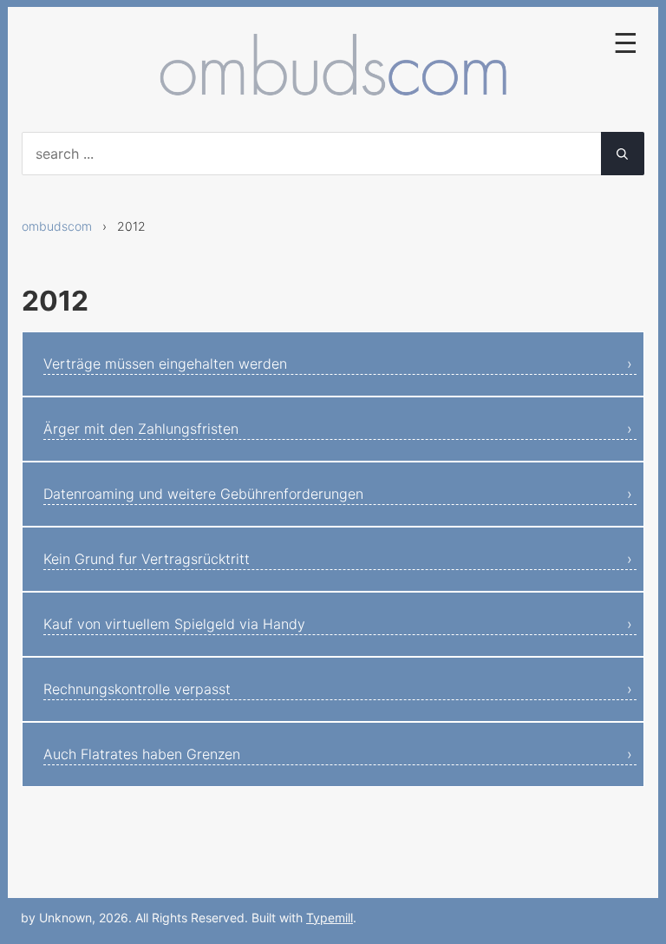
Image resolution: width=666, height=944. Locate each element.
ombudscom (57, 226)
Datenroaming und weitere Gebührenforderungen (203, 493)
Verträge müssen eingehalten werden (165, 363)
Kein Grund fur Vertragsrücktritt (146, 558)
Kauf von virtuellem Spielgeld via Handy (174, 624)
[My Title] (333, 93)
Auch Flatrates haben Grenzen (141, 754)
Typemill (329, 917)
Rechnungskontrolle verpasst (137, 689)
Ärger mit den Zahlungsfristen (140, 428)
